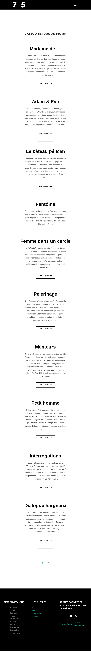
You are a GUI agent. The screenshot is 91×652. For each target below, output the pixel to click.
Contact (35, 616)
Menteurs (45, 346)
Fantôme (45, 204)
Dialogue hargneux (45, 505)
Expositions (36, 613)
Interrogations (45, 455)
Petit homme (45, 403)
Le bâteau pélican (45, 151)
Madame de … (45, 48)
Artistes (34, 610)
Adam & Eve (45, 101)
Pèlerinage (45, 294)
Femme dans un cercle (45, 241)
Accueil (34, 607)
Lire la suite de (47, 83)
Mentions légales (65, 624)
